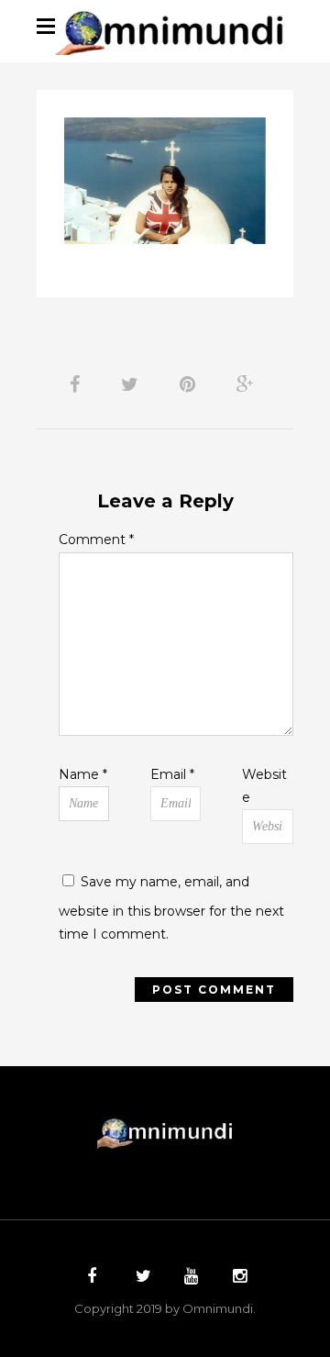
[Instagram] (237, 1278)
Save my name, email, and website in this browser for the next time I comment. (171, 907)
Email (172, 774)
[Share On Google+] (248, 384)
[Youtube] (189, 1278)
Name (83, 774)
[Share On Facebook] (78, 384)
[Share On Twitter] (133, 384)
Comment (96, 539)
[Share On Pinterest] (190, 384)
